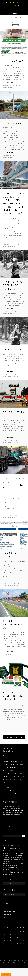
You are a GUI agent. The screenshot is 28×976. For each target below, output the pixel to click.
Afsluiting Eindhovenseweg (14, 624)
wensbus (10, 869)
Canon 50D (21, 851)
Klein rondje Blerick (9, 773)
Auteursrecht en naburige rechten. (13, 820)
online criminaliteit (13, 861)
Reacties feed (7, 914)
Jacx (13, 855)
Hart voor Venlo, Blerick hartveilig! (14, 696)
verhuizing (12, 867)
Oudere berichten (14, 737)
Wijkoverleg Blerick (11, 872)
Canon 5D (6, 851)
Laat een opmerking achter (10, 87)
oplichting (20, 861)
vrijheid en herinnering (19, 867)
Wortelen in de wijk (7, 874)
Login (4, 909)
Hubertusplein (20, 853)
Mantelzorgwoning (9, 859)
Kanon (16, 855)
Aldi (8, 845)
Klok (23, 855)
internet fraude (9, 855)
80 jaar (4, 845)
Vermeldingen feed (9, 911)
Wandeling (5, 869)
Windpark (22, 872)
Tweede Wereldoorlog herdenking (9, 865)
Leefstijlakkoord (11, 857)
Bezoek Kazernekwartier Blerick (12, 785)
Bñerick (23, 848)
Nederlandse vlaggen (18, 859)
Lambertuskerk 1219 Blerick (11, 779)
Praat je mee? (13, 60)
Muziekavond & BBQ (9, 764)
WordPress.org (7, 917)
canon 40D (14, 851)
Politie (13, 863)
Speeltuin (21, 863)
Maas (4, 859)
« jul (4, 949)
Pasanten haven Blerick (7, 863)
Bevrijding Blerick (17, 845)
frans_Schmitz (16, 85)
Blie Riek (12, 848)
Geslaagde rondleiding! (10, 761)
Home (7, 17)
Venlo (18, 865)
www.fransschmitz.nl (16, 810)
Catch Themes (20, 963)
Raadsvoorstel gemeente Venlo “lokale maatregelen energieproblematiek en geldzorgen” (14, 203)
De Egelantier (5, 853)
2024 (6, 845)
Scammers (17, 863)
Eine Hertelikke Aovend (10, 776)
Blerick (6, 848)
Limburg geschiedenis (18, 857)
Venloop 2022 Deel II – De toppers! (12, 285)
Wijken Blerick (17, 869)
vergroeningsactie (6, 867)
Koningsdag (5, 857)
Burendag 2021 (17, 848)
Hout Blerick (12, 853)
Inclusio (4, 855)
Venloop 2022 (12, 349)
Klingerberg (20, 855)
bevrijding (11, 845)
